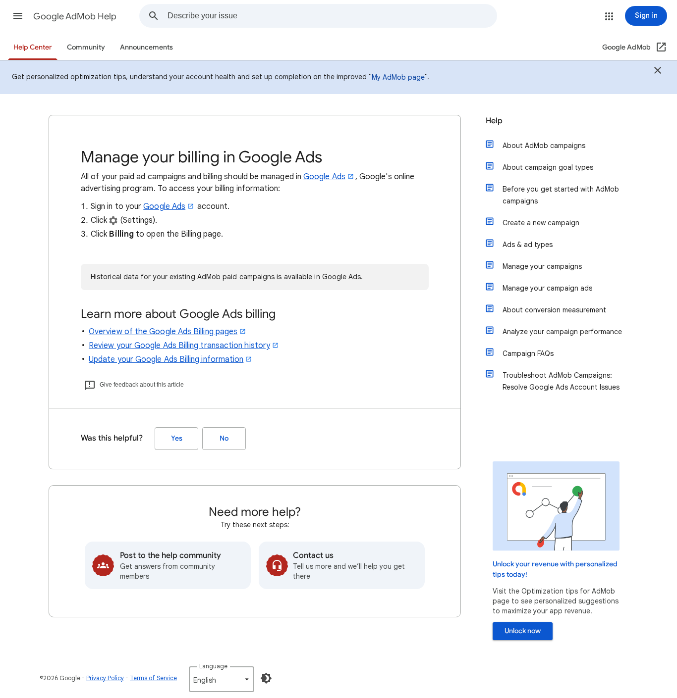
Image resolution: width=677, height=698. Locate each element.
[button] (18, 16)
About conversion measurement (554, 309)
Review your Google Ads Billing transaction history (179, 345)
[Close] (658, 72)
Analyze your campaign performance (562, 331)
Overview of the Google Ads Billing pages (163, 332)
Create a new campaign (541, 222)
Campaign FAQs (528, 353)
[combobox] (332, 15)
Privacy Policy (105, 678)
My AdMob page (398, 77)
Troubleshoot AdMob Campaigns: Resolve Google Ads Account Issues (561, 381)
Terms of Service (153, 678)
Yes (176, 438)
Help (494, 121)
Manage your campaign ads (547, 288)
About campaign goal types (548, 167)
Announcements (146, 47)
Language (213, 666)
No (224, 438)
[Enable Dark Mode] (266, 678)
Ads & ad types (528, 244)
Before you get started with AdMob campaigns (561, 195)
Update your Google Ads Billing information (166, 359)
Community (86, 47)
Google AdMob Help (74, 16)
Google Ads (324, 177)
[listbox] (221, 679)
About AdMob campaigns (544, 145)
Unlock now (523, 631)
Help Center (32, 47)
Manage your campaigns (542, 266)
